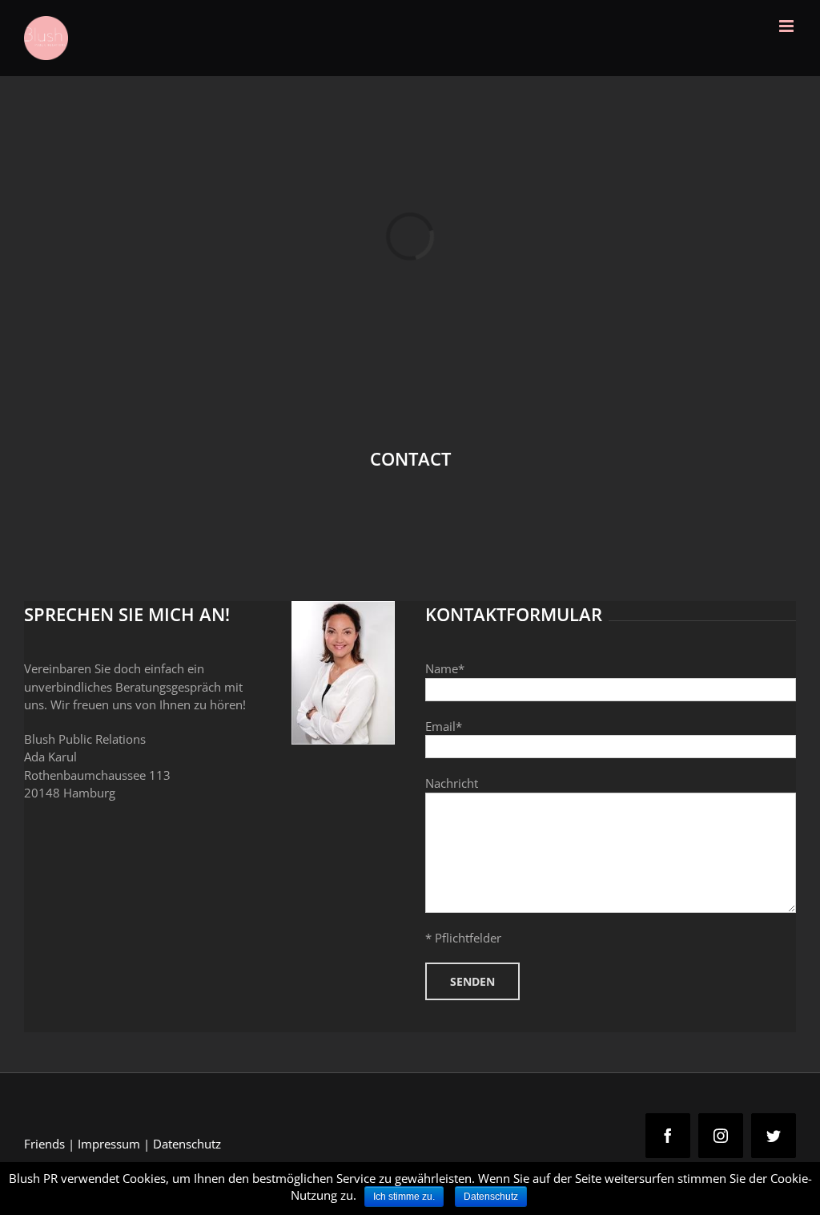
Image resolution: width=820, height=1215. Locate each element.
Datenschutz (187, 1144)
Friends (44, 1144)
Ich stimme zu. (404, 1196)
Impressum (109, 1144)
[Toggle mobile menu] (787, 26)
